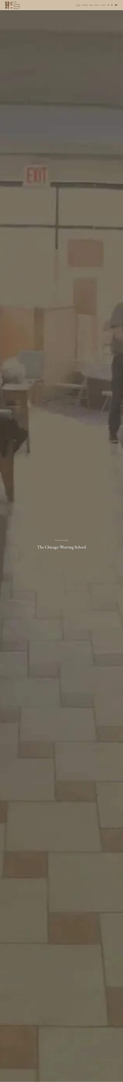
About (96, 5)
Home (78, 5)
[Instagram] (112, 5)
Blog (91, 5)
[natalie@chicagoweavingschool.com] (108, 5)
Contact (103, 5)
